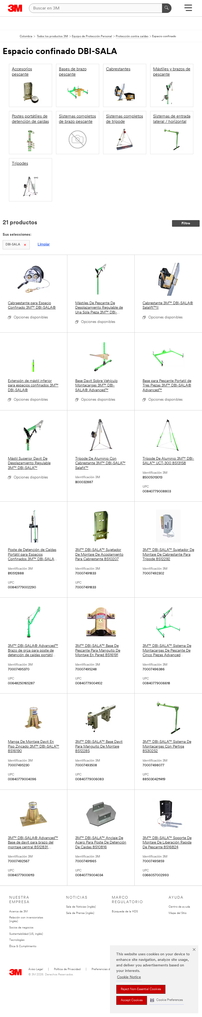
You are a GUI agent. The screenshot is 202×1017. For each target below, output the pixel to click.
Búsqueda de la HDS (125, 911)
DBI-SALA (13, 244)
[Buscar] (166, 8)
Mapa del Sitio (177, 913)
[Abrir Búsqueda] (188, 10)
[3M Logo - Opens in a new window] (15, 8)
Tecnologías (16, 940)
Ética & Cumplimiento (22, 946)
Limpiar (44, 244)
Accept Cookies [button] (132, 1000)
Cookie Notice (129, 977)
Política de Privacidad (67, 969)
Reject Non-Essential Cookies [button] (141, 989)
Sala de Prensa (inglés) (80, 913)
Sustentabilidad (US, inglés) (26, 934)
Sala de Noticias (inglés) (81, 906)
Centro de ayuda (179, 906)
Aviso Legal (35, 969)
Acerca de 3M (18, 911)
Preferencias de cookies (107, 969)
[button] (166, 1000)
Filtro (185, 223)
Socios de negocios (21, 927)
